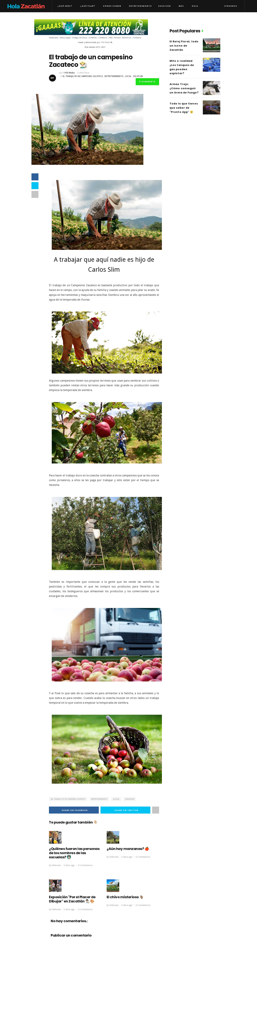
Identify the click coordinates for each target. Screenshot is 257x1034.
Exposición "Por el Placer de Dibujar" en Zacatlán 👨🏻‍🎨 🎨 (72, 899)
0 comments (147, 81)
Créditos (93, 38)
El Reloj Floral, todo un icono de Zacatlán (184, 46)
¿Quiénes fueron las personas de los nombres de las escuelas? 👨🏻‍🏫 (74, 853)
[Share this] (34, 176)
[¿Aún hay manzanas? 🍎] (113, 837)
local (128, 76)
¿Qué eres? (65, 6)
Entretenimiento (140, 6)
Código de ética (79, 38)
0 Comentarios (85, 865)
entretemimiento (114, 76)
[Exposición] (55, 885)
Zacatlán (164, 6)
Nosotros (126, 38)
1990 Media (105, 42)
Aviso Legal (65, 38)
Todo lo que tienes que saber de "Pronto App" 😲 (184, 108)
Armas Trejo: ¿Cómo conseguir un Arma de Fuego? (184, 88)
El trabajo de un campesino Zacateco (83, 76)
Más (181, 6)
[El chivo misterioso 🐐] (113, 885)
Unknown (56, 865)
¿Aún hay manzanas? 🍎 (128, 848)
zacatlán (138, 76)
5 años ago (69, 865)
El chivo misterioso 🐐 (125, 897)
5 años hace (83, 73)
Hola (195, 6)
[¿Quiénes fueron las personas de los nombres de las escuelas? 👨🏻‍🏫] (55, 837)
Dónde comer (112, 6)
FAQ (110, 38)
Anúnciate (53, 38)
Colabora (103, 38)
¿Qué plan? (87, 6)
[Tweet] (34, 185)
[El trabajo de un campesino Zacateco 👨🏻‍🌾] (87, 129)
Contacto (137, 38)
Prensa (117, 38)
